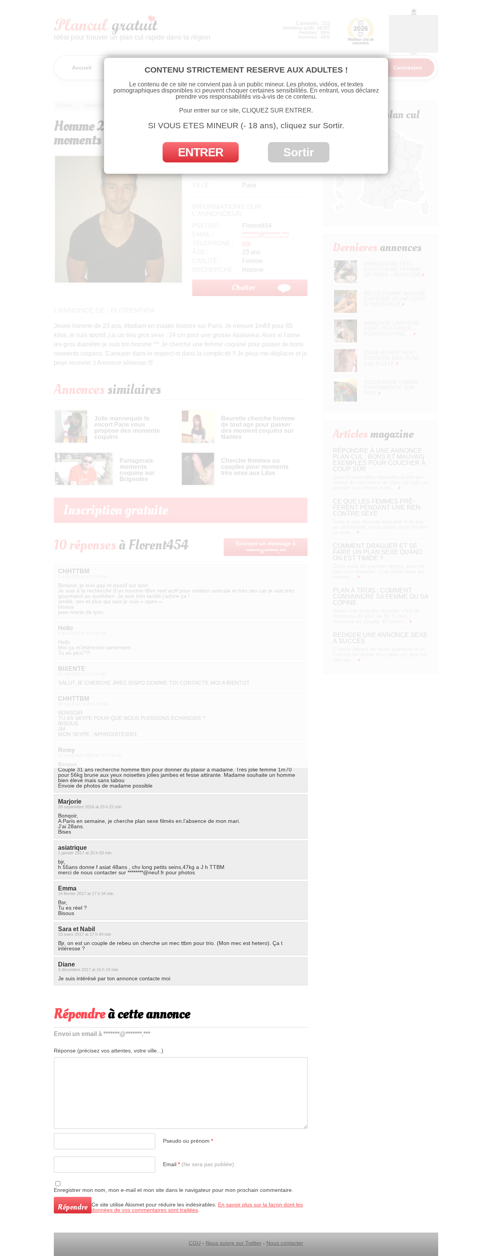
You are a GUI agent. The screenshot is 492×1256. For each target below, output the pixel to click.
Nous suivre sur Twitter (233, 1243)
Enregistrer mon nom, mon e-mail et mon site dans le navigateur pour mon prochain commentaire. (173, 1190)
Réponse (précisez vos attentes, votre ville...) (108, 1050)
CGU (195, 1243)
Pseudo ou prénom (188, 1141)
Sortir (298, 152)
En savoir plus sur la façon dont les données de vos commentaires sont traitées (197, 1207)
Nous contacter (284, 1243)
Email (198, 1164)
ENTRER (200, 152)
